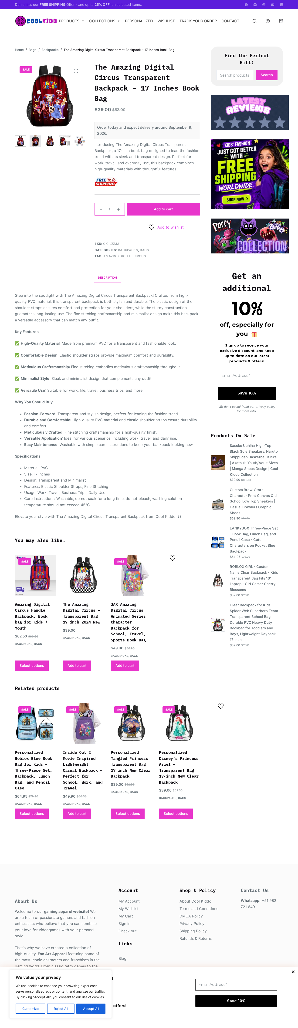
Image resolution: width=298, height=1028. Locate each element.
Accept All (91, 1009)
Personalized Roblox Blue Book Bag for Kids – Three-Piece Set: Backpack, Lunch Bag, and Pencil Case (33, 770)
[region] (60, 994)
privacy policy (265, 406)
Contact (230, 21)
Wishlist (166, 21)
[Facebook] (246, 4)
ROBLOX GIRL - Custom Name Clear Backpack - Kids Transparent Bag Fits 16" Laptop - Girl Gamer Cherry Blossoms (254, 578)
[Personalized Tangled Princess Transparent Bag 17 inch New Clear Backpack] (131, 723)
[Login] (268, 21)
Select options (32, 665)
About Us (26, 901)
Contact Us (255, 890)
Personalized (139, 21)
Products (69, 21)
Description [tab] (107, 277)
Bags (144, 250)
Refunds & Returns (195, 938)
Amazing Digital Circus (124, 256)
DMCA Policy (191, 916)
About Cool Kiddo (195, 901)
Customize (30, 1009)
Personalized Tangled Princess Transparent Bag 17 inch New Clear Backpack (130, 764)
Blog (122, 958)
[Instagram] (255, 4)
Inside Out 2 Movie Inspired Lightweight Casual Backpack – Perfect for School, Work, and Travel (82, 770)
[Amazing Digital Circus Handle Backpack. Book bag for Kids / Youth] (35, 575)
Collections (102, 21)
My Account (129, 901)
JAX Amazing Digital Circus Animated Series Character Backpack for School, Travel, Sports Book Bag (128, 622)
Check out (128, 931)
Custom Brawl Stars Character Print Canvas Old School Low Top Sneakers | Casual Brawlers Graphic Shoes (253, 501)
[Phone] (281, 4)
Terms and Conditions (198, 908)
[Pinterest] (263, 4)
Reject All (61, 1009)
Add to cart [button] (77, 665)
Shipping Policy (193, 931)
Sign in (124, 923)
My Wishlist (129, 908)
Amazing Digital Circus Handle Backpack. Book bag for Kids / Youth (32, 616)
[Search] (255, 21)
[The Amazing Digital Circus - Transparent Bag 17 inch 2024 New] (83, 575)
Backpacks (128, 250)
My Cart (126, 916)
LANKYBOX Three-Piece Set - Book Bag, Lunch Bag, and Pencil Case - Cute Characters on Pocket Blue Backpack (254, 539)
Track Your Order (198, 21)
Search (267, 75)
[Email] (272, 4)
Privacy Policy (191, 923)
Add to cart (163, 209)
